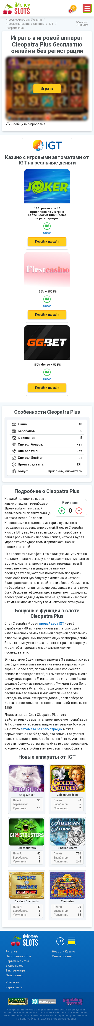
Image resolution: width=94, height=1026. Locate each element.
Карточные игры (17, 961)
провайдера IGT (51, 623)
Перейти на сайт (47, 241)
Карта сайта (14, 987)
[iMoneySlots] (16, 8)
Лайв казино (14, 975)
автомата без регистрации (42, 729)
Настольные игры (18, 956)
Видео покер (15, 965)
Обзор (47, 233)
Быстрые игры (16, 970)
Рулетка (11, 951)
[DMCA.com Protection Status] (43, 1001)
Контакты (13, 982)
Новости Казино (63, 951)
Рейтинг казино (62, 956)
